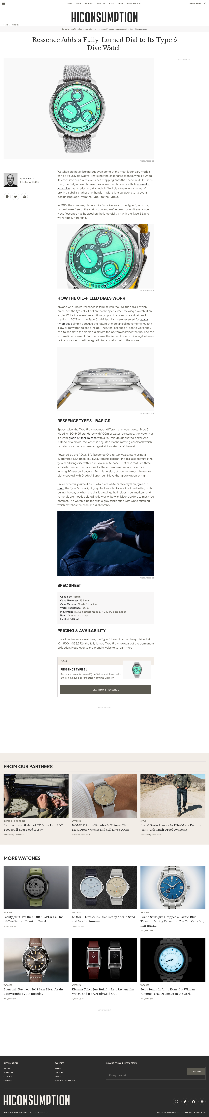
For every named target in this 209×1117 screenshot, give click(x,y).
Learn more (143, 29)
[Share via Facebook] (7, 196)
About (7, 1068)
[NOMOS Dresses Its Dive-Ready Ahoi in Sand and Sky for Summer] (104, 887)
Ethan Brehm (28, 178)
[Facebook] (193, 1101)
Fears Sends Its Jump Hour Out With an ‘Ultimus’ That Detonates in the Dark (167, 991)
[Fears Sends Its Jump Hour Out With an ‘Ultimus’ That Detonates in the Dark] (173, 960)
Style (111, 3)
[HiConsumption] (104, 17)
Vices (120, 3)
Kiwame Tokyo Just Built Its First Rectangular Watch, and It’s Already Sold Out (103, 991)
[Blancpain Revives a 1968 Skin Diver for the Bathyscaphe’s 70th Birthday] (36, 960)
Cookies (59, 1072)
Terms (58, 1076)
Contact (8, 1076)
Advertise (8, 1072)
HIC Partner (79, 926)
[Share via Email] (24, 196)
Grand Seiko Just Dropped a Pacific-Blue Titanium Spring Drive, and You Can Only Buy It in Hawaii (172, 921)
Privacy (59, 1068)
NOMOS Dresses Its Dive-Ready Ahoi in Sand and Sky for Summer (103, 919)
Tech (78, 3)
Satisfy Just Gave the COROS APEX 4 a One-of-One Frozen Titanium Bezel (34, 919)
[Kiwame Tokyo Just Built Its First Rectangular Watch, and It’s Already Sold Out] (104, 960)
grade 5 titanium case (83, 437)
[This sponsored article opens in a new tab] (36, 796)
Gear (70, 3)
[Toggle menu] (3, 3)
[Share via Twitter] (15, 196)
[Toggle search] (205, 3)
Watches (88, 3)
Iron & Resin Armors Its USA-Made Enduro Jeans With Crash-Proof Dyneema (170, 827)
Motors (101, 3)
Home (6, 25)
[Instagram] (176, 1101)
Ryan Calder (11, 926)
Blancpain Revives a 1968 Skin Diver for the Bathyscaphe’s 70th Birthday (34, 991)
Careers (8, 1081)
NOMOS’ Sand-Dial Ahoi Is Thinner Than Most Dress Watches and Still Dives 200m (101, 827)
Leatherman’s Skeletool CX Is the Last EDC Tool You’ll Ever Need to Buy (33, 827)
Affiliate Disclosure (65, 1081)
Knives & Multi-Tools (14, 821)
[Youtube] (202, 1101)
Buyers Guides (134, 3)
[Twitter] (185, 1101)
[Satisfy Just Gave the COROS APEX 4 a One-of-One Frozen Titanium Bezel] (36, 887)
